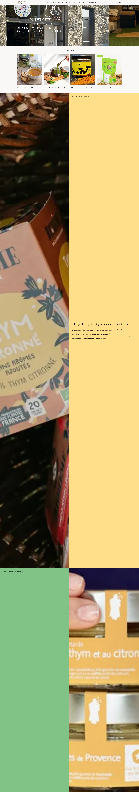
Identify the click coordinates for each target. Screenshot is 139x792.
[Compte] (116, 2)
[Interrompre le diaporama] (67, 44)
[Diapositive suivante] (66, 69)
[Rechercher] (113, 2)
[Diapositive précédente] (46, 69)
